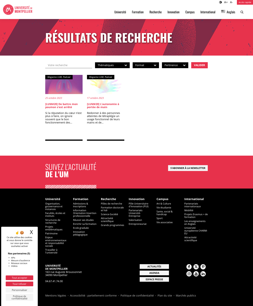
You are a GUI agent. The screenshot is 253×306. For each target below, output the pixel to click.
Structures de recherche (52, 221)
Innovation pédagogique (80, 233)
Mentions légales (55, 295)
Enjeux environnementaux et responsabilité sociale (55, 241)
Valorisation (135, 220)
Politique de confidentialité (137, 295)
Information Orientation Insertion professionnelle (84, 213)
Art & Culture (164, 203)
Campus (190, 12)
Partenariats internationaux (192, 205)
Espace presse (154, 279)
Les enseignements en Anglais (195, 223)
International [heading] (194, 199)
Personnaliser (19, 290)
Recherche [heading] (108, 199)
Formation (138, 12)
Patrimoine (51, 233)
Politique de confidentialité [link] (19, 297)
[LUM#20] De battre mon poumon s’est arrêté (61, 105)
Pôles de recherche (111, 203)
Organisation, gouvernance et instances (54, 206)
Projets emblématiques (54, 228)
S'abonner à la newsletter (187, 168)
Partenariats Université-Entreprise (135, 213)
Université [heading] (52, 199)
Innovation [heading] (137, 199)
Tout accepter (19, 277)
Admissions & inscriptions (80, 205)
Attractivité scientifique (107, 220)
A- (232, 2)
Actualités (154, 266)
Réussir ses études (83, 220)
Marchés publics (186, 295)
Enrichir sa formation (84, 224)
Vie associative (165, 222)
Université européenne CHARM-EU (195, 230)
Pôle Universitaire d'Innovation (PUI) (138, 205)
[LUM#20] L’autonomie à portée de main (103, 105)
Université (120, 12)
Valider (199, 65)
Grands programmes (112, 225)
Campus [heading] (162, 199)
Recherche (155, 12)
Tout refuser (19, 284)
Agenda (154, 273)
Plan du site (165, 295)
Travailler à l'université (51, 251)
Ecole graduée (81, 228)
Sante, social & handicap (165, 213)
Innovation (173, 12)
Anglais (231, 12)
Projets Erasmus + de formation (196, 216)
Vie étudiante (164, 207)
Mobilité (188, 210)
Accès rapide (245, 2)
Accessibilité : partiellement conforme (93, 295)
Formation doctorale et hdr (112, 209)
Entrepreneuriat (138, 224)
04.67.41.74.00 (54, 281)
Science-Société (109, 214)
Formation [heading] (80, 199)
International (207, 12)
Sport (160, 218)
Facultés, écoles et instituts (55, 215)
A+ (226, 2)
